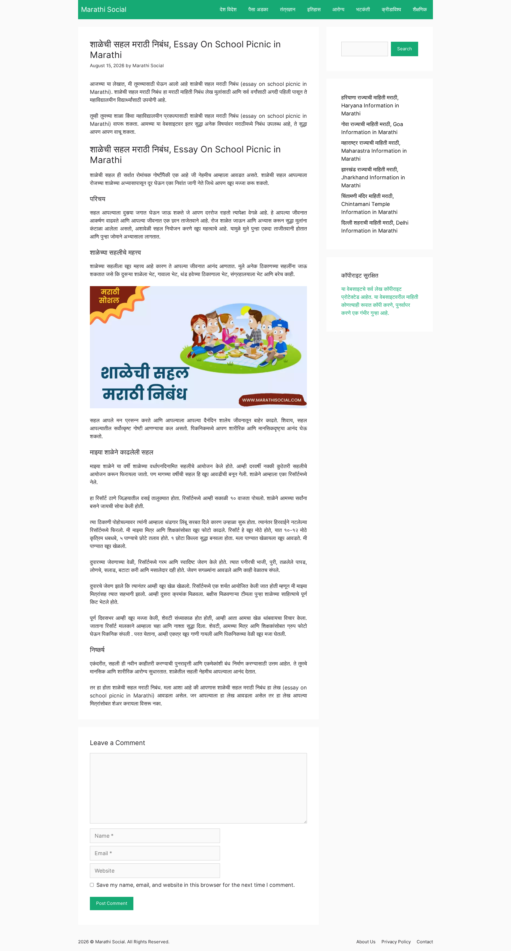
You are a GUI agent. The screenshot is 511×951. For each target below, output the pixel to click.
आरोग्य (338, 9)
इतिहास (314, 9)
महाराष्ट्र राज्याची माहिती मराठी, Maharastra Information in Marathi (374, 151)
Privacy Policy (396, 941)
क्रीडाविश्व (391, 9)
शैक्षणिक (420, 9)
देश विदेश (228, 9)
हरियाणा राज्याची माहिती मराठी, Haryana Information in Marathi (370, 105)
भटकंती (363, 9)
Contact (425, 941)
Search (404, 48)
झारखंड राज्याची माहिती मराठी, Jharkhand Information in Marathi (373, 177)
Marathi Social (103, 9)
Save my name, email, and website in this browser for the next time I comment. (195, 885)
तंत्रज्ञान (287, 9)
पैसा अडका (258, 9)
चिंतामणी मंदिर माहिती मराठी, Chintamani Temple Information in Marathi (369, 204)
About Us (366, 941)
